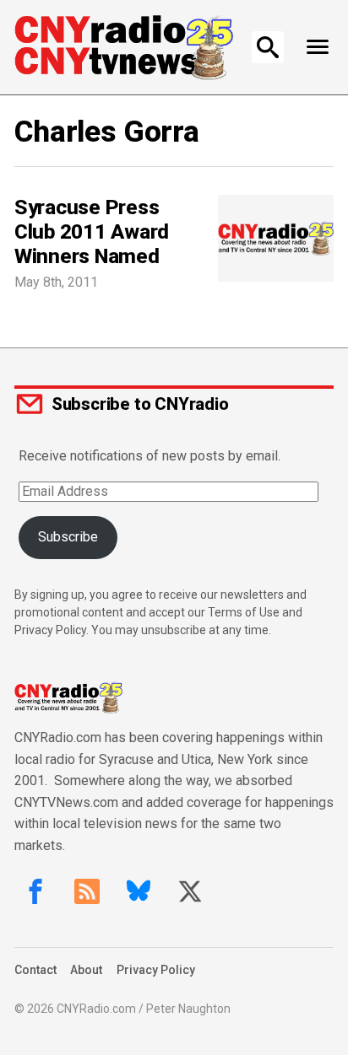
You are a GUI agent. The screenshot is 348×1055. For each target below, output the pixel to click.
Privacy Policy (156, 970)
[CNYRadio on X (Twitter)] (190, 891)
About (86, 970)
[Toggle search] (268, 47)
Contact (35, 970)
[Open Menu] (317, 47)
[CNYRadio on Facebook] (35, 891)
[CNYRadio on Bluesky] (138, 891)
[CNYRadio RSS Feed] (87, 891)
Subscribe (68, 537)
